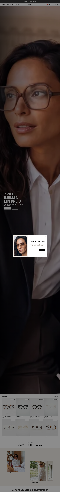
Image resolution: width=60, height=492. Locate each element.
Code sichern (42, 249)
